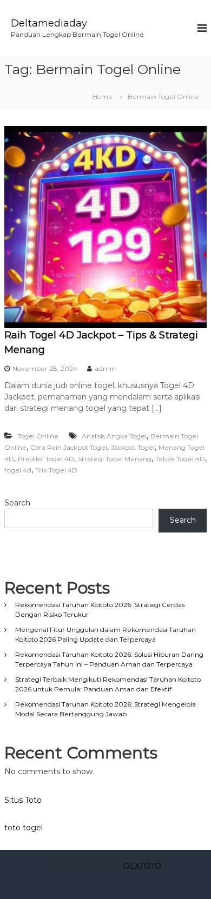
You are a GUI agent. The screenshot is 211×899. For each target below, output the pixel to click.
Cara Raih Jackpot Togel (68, 447)
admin (105, 368)
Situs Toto (23, 800)
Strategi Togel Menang (114, 459)
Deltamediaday (49, 23)
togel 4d (17, 470)
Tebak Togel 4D (180, 459)
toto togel (23, 828)
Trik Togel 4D (56, 470)
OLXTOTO (142, 866)
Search (17, 503)
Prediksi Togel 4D (46, 459)
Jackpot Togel (133, 447)
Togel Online (37, 436)
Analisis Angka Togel (114, 436)
